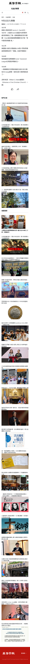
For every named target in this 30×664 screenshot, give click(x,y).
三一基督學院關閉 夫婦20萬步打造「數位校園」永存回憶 (15, 190)
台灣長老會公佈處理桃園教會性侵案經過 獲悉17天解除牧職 (14, 560)
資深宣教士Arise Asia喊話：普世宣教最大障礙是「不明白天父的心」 (14, 603)
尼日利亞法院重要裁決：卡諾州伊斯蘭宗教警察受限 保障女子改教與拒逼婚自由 (15, 259)
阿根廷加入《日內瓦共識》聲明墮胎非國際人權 (15, 388)
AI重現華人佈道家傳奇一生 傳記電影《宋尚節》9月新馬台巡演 (15, 516)
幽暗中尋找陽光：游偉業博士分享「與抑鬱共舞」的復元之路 (14, 147)
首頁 (3, 17)
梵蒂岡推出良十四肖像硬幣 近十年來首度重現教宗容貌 (14, 302)
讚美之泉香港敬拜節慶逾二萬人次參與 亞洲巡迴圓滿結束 (14, 581)
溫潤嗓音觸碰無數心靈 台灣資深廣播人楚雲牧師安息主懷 (14, 538)
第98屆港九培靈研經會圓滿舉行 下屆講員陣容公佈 (15, 473)
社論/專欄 (15, 8)
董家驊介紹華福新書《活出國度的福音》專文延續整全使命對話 (15, 430)
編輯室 (3, 24)
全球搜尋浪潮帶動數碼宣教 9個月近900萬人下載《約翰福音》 (15, 231)
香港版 (23, 653)
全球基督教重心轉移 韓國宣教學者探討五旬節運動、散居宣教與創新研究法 (14, 169)
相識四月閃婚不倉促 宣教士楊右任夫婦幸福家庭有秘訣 (14, 345)
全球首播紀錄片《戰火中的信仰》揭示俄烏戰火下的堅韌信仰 (15, 125)
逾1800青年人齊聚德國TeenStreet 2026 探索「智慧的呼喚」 (15, 324)
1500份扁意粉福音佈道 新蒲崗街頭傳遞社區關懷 (15, 367)
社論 (13, 17)
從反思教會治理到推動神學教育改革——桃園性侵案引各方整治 (15, 624)
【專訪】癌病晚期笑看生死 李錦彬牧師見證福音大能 (14, 104)
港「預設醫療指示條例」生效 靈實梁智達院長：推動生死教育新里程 (14, 452)
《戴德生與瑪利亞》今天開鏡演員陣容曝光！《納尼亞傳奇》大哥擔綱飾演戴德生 (14, 495)
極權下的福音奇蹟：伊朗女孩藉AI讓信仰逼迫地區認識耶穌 (14, 280)
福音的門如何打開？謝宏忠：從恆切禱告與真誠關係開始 (15, 408)
